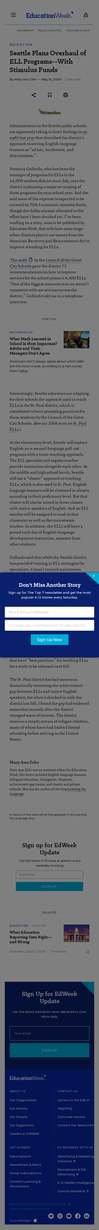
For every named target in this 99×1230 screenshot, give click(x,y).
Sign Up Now (49, 640)
